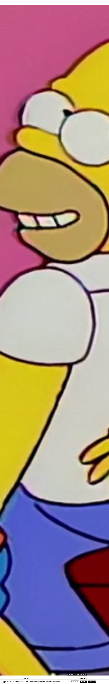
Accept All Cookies (92, 681)
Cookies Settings (74, 681)
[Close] (107, 681)
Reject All (83, 681)
